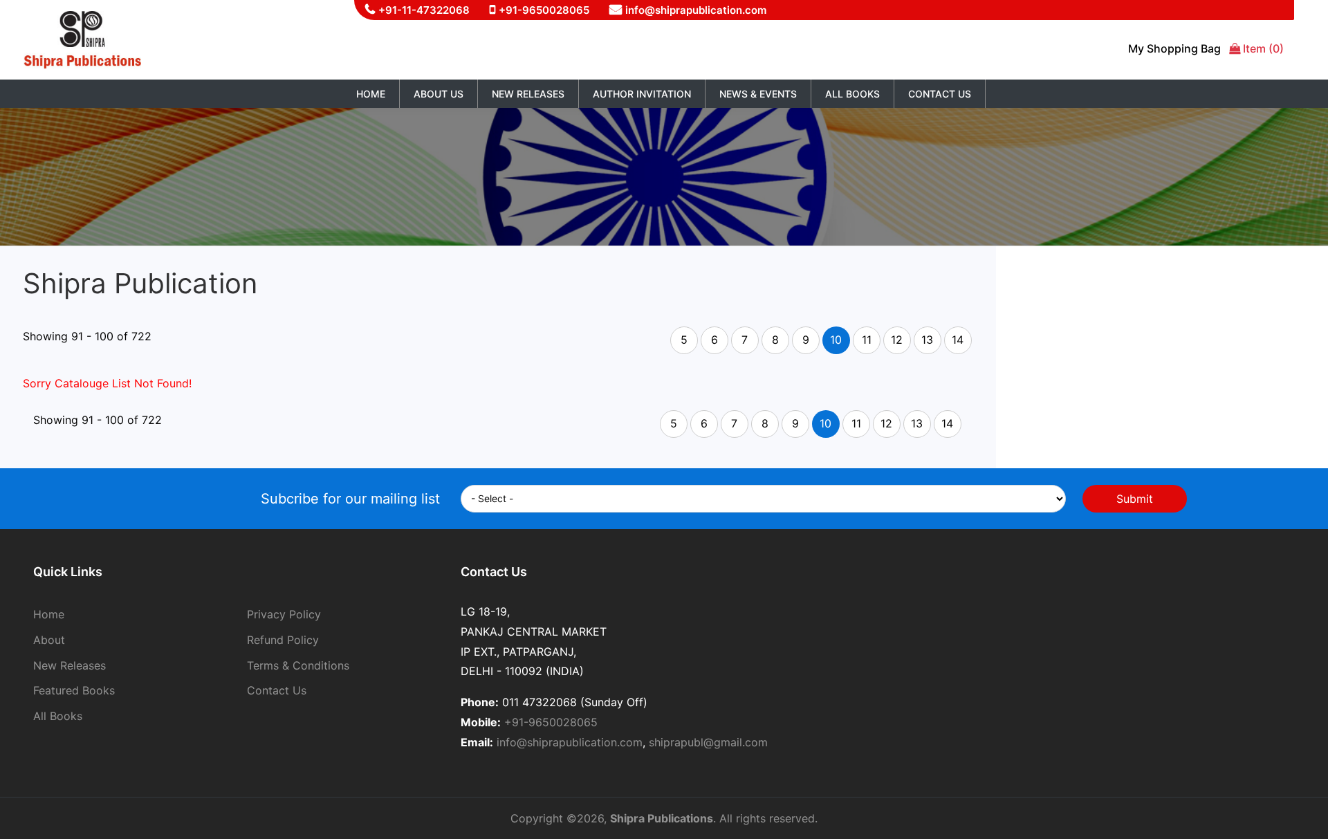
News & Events (758, 94)
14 (957, 340)
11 (867, 340)
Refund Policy (283, 640)
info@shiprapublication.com (695, 10)
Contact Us (939, 94)
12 (897, 340)
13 (927, 340)
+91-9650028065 (544, 10)
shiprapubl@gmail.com (708, 742)
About (49, 640)
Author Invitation (642, 94)
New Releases (528, 94)
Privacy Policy (284, 614)
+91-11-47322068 (424, 10)
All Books (852, 94)
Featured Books (74, 690)
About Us (438, 94)
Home (370, 94)
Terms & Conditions (298, 665)
